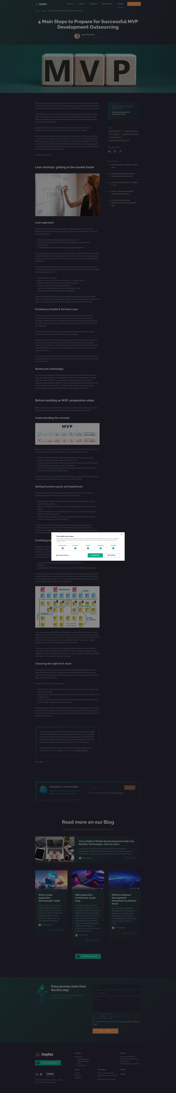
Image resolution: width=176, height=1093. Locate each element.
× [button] (121, 534)
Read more (62, 541)
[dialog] (88, 546)
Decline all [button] (112, 555)
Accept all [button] (95, 555)
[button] (62, 555)
